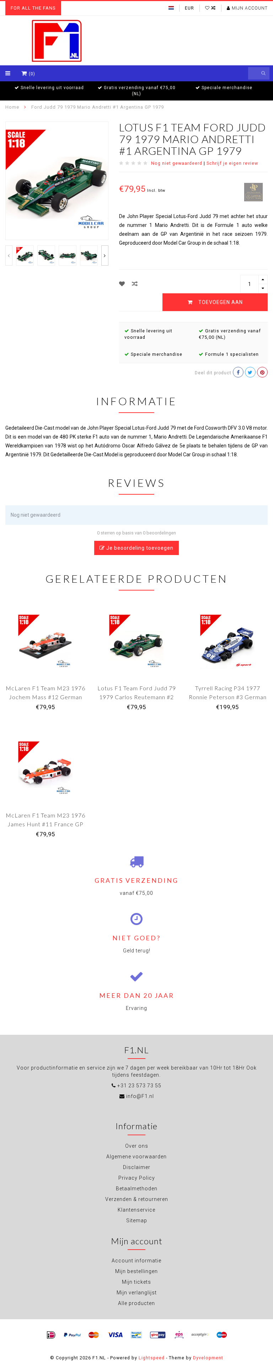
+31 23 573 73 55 (139, 1085)
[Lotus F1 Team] (253, 191)
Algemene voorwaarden (136, 1156)
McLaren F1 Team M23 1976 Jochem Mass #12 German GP (45, 697)
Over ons (136, 1146)
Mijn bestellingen (136, 1271)
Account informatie (136, 1260)
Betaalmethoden (136, 1188)
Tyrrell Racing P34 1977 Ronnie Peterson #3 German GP (228, 697)
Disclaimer (136, 1167)
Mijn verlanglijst (137, 1292)
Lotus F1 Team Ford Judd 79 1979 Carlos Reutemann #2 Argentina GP (136, 697)
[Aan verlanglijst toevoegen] (122, 284)
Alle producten (136, 1303)
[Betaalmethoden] (51, 1335)
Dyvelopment (208, 1357)
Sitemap (136, 1220)
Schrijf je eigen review (232, 163)
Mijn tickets (136, 1282)
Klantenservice (136, 1210)
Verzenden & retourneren (136, 1199)
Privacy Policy (136, 1178)
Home (12, 107)
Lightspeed (152, 1357)
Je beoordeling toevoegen (139, 548)
